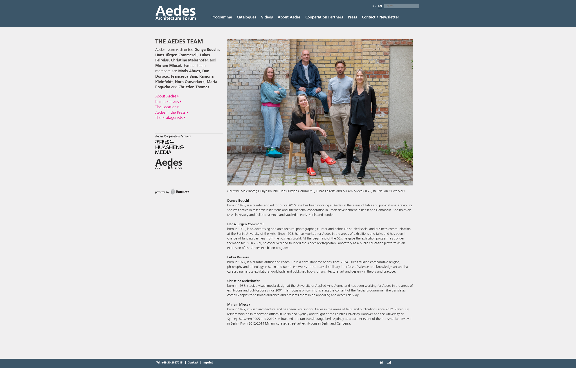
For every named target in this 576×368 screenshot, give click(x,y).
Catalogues (246, 17)
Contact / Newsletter (380, 17)
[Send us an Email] (389, 363)
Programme (222, 17)
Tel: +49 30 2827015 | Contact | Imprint (184, 362)
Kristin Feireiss (167, 101)
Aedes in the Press (171, 112)
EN (380, 6)
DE (374, 6)
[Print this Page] (382, 363)
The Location (166, 107)
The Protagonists (169, 117)
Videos (267, 17)
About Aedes (289, 17)
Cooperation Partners (324, 17)
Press (352, 17)
